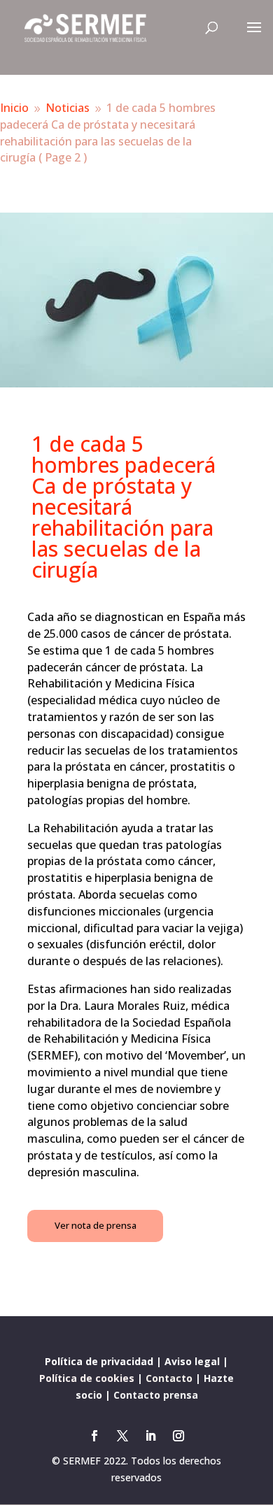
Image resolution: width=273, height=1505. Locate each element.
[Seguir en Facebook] (94, 1436)
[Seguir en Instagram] (178, 1436)
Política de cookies (86, 1378)
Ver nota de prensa (95, 1225)
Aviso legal (192, 1361)
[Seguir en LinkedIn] (150, 1436)
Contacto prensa (155, 1394)
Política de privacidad (99, 1361)
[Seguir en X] (122, 1436)
